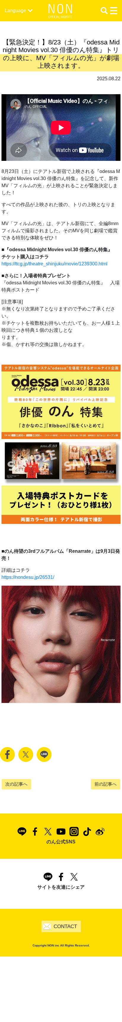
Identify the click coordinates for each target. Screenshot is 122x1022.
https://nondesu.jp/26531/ (27, 577)
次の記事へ (16, 783)
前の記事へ (105, 783)
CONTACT (65, 926)
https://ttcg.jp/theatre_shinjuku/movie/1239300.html (54, 263)
